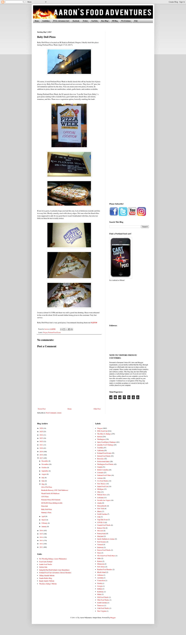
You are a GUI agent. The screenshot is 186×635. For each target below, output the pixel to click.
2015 (41, 534)
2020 (41, 448)
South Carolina (102, 602)
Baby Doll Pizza (46, 509)
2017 (41, 458)
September (45, 471)
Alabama (100, 575)
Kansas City (101, 528)
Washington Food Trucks (105, 464)
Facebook (76, 21)
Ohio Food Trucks (103, 600)
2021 (41, 445)
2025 (41, 431)
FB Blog (115, 21)
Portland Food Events (54, 332)
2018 (41, 455)
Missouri (100, 530)
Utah (98, 517)
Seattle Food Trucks (45, 564)
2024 (41, 435)
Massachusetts (102, 506)
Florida (99, 583)
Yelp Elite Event (102, 519)
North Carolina (102, 514)
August (44, 474)
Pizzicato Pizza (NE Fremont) (50, 500)
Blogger (112, 617)
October (44, 467)
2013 (41, 540)
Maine (99, 594)
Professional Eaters (103, 461)
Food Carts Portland (45, 561)
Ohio (98, 492)
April (43, 516)
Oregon (45, 332)
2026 (41, 428)
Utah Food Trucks (103, 608)
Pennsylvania (101, 533)
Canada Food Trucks (104, 525)
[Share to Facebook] (69, 329)
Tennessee (100, 605)
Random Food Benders (104, 569)
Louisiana (100, 497)
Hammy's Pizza (46, 512)
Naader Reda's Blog (45, 578)
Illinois (99, 511)
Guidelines (46, 21)
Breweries (100, 459)
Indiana (99, 589)
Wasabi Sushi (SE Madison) (50, 493)
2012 (41, 544)
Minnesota (100, 564)
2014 (41, 537)
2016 (41, 530)
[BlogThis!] (64, 329)
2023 (41, 438)
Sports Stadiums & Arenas (106, 539)
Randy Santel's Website (46, 581)
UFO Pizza (44, 496)
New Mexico (101, 483)
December (45, 461)
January (44, 526)
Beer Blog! (105, 21)
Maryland (100, 536)
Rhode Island (101, 572)
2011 (41, 547)
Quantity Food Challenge (105, 445)
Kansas (99, 561)
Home (37, 21)
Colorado (100, 472)
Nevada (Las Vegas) (103, 500)
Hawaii (99, 436)
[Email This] (61, 329)
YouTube (94, 21)
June (43, 481)
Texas (99, 553)
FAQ (135, 21)
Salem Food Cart (102, 486)
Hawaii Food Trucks (103, 456)
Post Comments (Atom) (53, 413)
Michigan (100, 489)
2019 (41, 451)
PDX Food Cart (102, 431)
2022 (41, 441)
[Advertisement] (129, 72)
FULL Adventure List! (61, 21)
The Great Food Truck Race (106, 555)
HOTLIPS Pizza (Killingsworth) (51, 503)
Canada (99, 467)
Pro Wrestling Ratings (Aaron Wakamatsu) (53, 559)
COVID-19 (101, 522)
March (44, 520)
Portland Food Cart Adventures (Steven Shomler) (55, 572)
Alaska (99, 503)
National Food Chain (104, 475)
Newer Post (41, 409)
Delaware (100, 547)
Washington (101, 439)
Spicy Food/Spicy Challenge (106, 442)
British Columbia (102, 470)
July (43, 477)
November (45, 464)
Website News (101, 494)
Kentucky (100, 591)
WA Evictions (126, 21)
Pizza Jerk (44, 506)
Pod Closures (101, 542)
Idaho (99, 558)
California (100, 450)
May (43, 484)
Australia (100, 578)
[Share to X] (66, 329)
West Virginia (101, 611)
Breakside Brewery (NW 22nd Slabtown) (54, 490)
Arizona (99, 478)
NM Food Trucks (103, 597)
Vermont (100, 544)
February (45, 523)
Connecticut (101, 580)
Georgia (99, 586)
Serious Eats (43, 567)
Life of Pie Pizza (46, 487)
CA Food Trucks (102, 481)
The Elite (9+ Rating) (104, 434)
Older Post (97, 409)
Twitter (85, 21)
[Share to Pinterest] (71, 329)
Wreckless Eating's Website (48, 584)
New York (100, 508)
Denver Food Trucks (104, 550)
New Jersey (101, 566)
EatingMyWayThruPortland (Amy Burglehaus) (54, 570)
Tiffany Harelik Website (46, 575)
